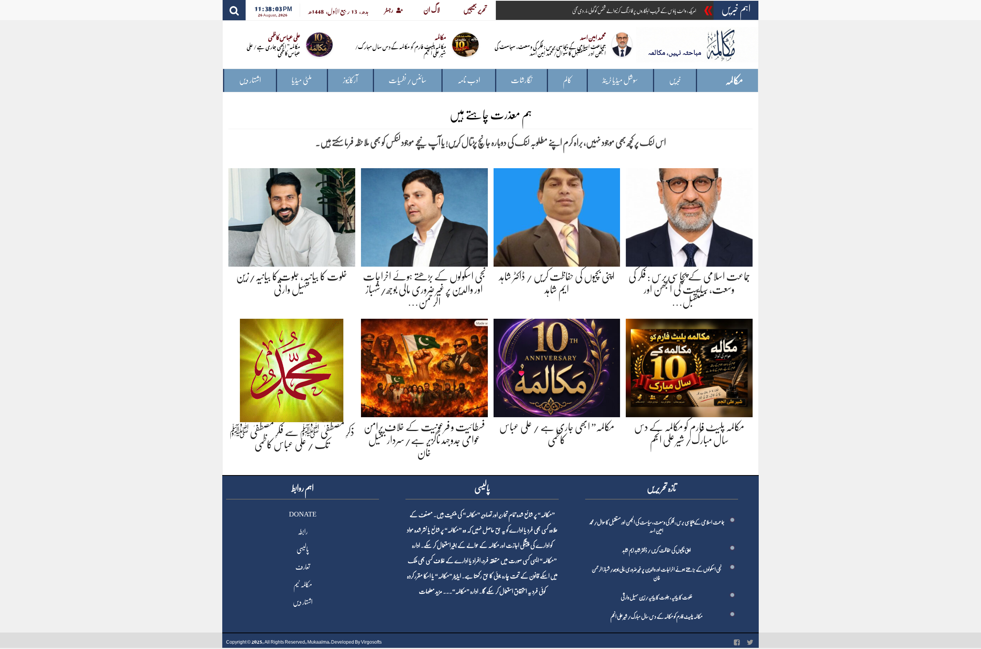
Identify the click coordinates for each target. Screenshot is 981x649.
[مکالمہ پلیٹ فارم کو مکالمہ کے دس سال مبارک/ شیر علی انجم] (689, 366)
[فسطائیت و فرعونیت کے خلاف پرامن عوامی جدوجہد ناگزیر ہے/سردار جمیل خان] (424, 366)
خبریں (675, 80)
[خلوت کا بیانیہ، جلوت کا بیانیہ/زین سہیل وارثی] (291, 216)
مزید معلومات (430, 591)
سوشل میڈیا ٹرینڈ (620, 80)
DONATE (303, 514)
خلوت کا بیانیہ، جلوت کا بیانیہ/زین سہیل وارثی (656, 597)
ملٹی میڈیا (302, 80)
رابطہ (303, 532)
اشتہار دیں (250, 80)
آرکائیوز (350, 80)
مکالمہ (734, 80)
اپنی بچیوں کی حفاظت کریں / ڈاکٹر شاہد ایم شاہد (656, 550)
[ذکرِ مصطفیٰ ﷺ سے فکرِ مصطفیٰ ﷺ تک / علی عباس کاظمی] (291, 369)
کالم (567, 80)
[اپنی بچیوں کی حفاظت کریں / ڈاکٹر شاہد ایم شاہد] (557, 216)
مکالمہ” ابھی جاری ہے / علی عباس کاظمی (273, 49)
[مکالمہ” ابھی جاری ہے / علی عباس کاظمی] (557, 366)
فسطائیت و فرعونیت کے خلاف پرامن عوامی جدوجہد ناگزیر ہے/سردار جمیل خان (424, 440)
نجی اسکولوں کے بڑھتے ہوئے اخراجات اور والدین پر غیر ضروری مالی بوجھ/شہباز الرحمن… (424, 289)
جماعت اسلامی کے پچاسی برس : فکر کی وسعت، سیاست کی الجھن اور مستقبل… (689, 289)
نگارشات (521, 80)
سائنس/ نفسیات (408, 80)
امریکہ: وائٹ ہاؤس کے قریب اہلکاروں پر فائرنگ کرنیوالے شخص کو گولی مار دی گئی (634, 10)
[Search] (234, 10)
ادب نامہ (469, 80)
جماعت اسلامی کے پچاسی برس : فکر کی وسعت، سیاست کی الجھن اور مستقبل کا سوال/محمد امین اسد (550, 49)
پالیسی (303, 549)
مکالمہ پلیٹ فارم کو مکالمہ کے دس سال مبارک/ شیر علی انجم (400, 49)
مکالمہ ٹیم (303, 585)
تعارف (302, 567)
